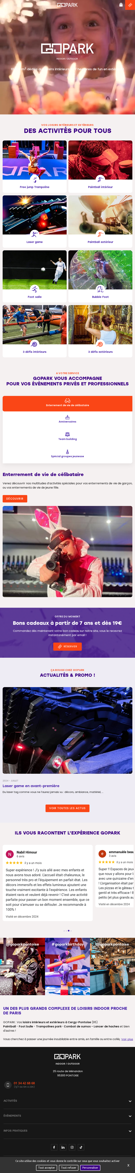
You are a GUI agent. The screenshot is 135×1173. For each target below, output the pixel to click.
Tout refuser (68, 1167)
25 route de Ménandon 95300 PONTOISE (68, 1073)
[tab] (67, 403)
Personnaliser (90, 1167)
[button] (6, 5)
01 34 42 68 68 (24, 1083)
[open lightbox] (67, 551)
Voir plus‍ (127, 1039)
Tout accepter (46, 1167)
